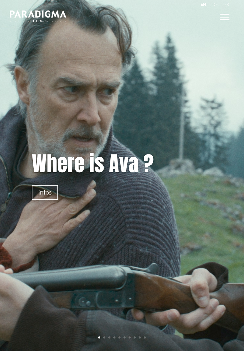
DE (215, 4)
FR (226, 4)
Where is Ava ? (93, 163)
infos (44, 192)
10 (145, 337)
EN (203, 4)
